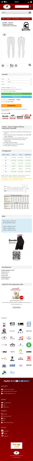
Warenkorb (11, 105)
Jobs (4, 418)
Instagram (6, 436)
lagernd (14, 163)
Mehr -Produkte (9, 221)
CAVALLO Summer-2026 (9, 228)
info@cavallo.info (5, 277)
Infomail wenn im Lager (16, 93)
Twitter (5, 433)
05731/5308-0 (5, 279)
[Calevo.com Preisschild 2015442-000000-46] (16, 255)
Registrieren (16, 307)
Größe (2, 79)
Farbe (2, 81)
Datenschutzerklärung (7, 422)
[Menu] (2, 2)
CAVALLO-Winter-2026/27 (9, 226)
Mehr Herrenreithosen (9, 222)
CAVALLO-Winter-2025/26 (9, 230)
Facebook (5, 431)
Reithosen (8, 18)
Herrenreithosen (16, 18)
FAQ (4, 420)
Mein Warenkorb (7, 402)
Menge (2, 84)
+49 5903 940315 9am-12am (10, 391)
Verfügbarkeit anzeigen (16, 96)
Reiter (3, 18)
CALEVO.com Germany (8, 389)
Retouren (5, 414)
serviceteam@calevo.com (9, 393)
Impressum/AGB (7, 416)
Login (4, 404)
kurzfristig (13, 157)
